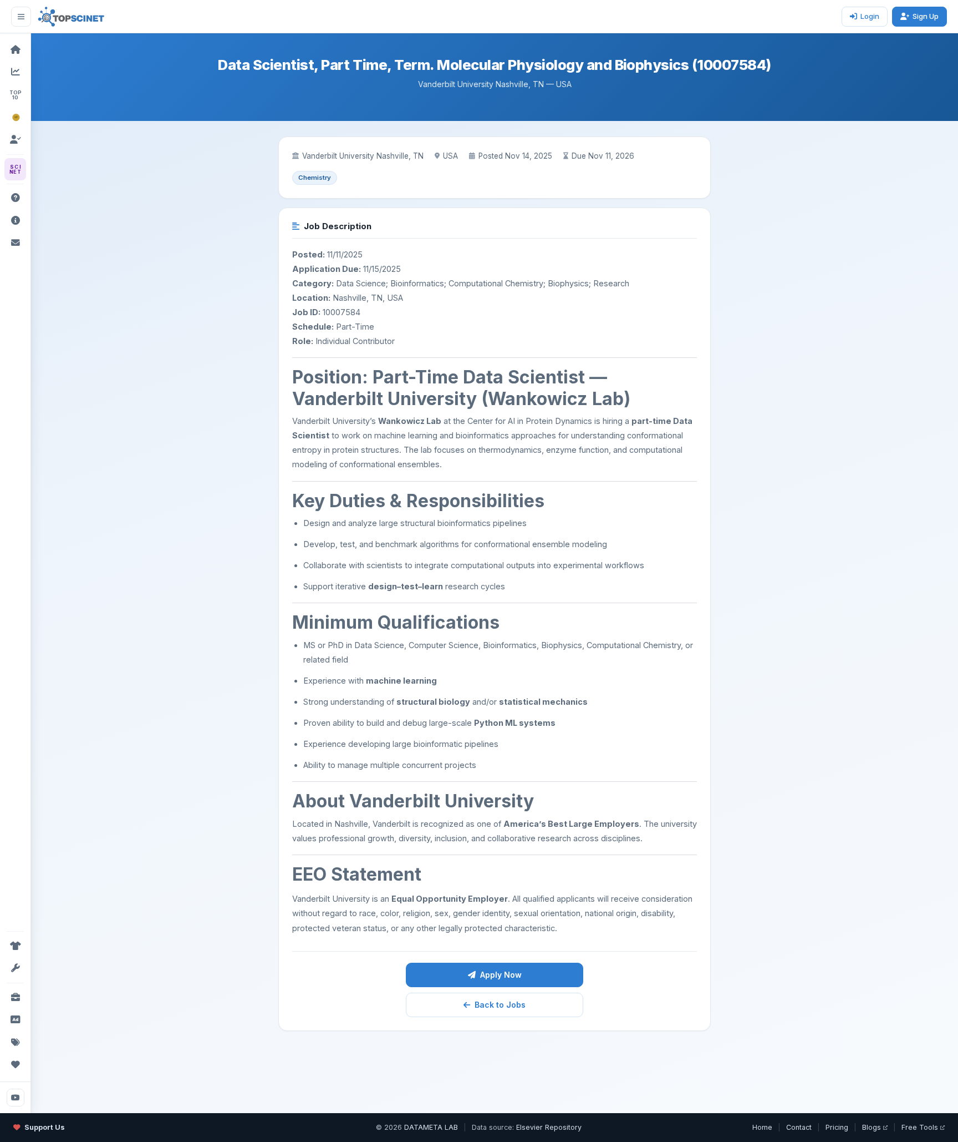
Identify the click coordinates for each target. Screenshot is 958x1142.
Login (869, 16)
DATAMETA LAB (431, 1127)
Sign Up (926, 16)
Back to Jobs (500, 1004)
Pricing (836, 1127)
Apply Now (501, 974)
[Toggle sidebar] (21, 17)
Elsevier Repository (549, 1127)
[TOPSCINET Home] (71, 16)
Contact (799, 1127)
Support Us (44, 1127)
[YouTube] (15, 1097)
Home (762, 1127)
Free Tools (919, 1127)
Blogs (871, 1127)
